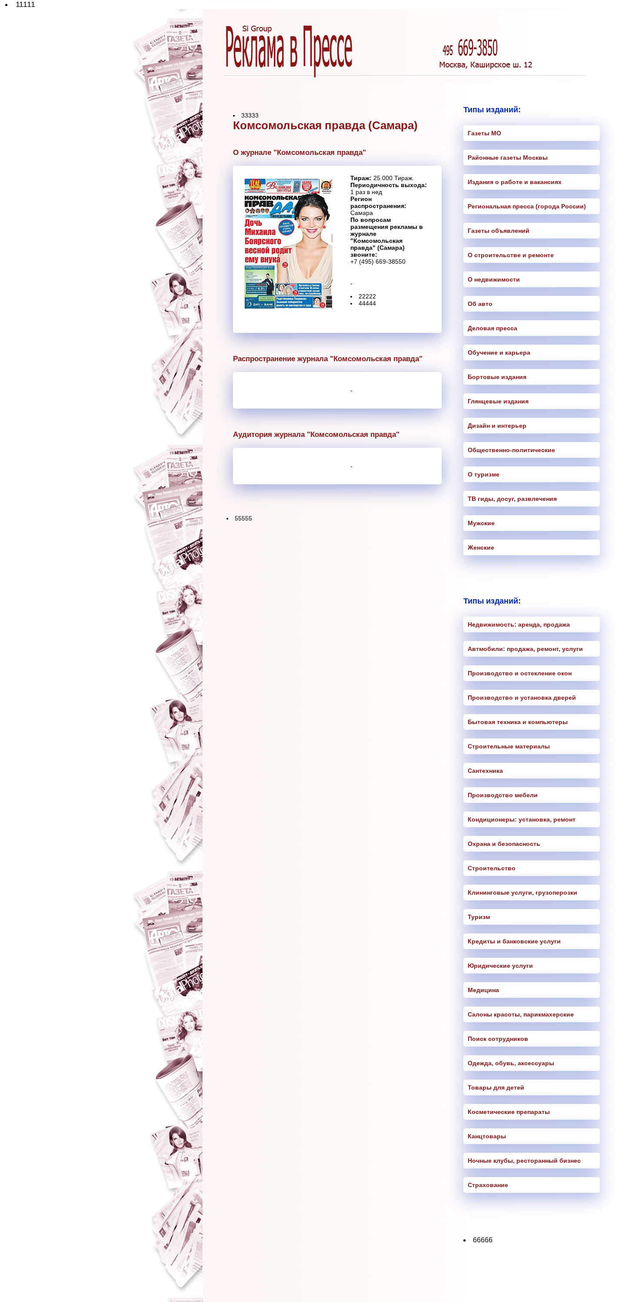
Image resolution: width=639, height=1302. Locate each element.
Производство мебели (503, 795)
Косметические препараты (509, 1111)
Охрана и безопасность (504, 843)
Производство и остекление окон (520, 673)
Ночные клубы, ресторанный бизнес (524, 1160)
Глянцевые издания (498, 401)
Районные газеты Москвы (508, 157)
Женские (481, 547)
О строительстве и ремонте (511, 255)
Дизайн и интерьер (497, 425)
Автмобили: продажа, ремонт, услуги (525, 648)
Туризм (479, 916)
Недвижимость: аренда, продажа (519, 624)
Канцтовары (487, 1136)
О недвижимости (494, 279)
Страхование (488, 1184)
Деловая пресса (492, 328)
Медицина (483, 990)
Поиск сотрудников (498, 1038)
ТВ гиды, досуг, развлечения (512, 498)
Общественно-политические (511, 449)
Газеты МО (484, 133)
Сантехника (485, 770)
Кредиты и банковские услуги (514, 941)
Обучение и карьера (499, 352)
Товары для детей (496, 1087)
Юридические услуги (500, 965)
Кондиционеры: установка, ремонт (522, 819)
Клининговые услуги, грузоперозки (522, 892)
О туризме (483, 474)
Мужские (481, 523)
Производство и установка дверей (522, 697)
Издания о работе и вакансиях (515, 181)
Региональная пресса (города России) (527, 206)
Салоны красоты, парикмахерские (521, 1014)
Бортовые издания (497, 376)
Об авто (480, 303)
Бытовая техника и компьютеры (518, 721)
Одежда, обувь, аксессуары (511, 1063)
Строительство (492, 868)
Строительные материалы (509, 746)
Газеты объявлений (498, 230)
